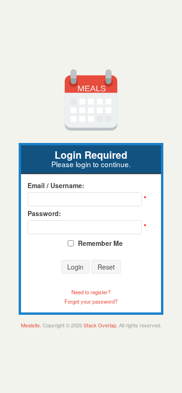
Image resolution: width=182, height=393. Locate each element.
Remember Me (100, 243)
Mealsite (30, 325)
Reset (106, 266)
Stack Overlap (100, 325)
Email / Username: (56, 185)
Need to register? (91, 292)
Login (75, 266)
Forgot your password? (91, 301)
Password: (44, 213)
